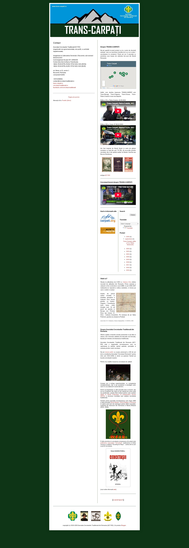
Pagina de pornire (73, 97)
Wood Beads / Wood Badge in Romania (123, 402)
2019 (128, 259)
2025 (128, 236)
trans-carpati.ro (58, 83)
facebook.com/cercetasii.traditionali (64, 87)
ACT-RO (107, 175)
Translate (130, 228)
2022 (128, 254)
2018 (128, 262)
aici (114, 489)
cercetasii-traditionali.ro (60, 85)
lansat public (109, 352)
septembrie (128, 239)
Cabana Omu (127, 282)
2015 (128, 270)
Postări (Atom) (66, 100)
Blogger (123, 525)
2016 (128, 267)
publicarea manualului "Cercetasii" (111, 443)
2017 (128, 265)
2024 (128, 248)
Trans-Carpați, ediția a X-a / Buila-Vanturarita (129, 242)
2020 (128, 257)
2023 (128, 251)
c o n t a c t (118, 500)
